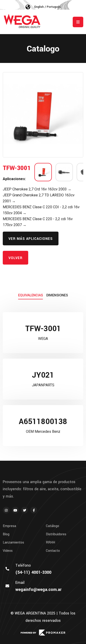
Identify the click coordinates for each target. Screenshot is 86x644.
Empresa (9, 526)
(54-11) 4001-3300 (33, 572)
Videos (8, 551)
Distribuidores (56, 534)
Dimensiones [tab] (57, 295)
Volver (15, 258)
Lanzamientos (13, 542)
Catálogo (52, 526)
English (39, 7)
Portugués (54, 7)
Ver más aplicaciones (30, 238)
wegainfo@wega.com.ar (38, 590)
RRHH (50, 542)
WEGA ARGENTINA (30, 613)
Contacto (53, 551)
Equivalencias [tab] (30, 295)
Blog (6, 534)
